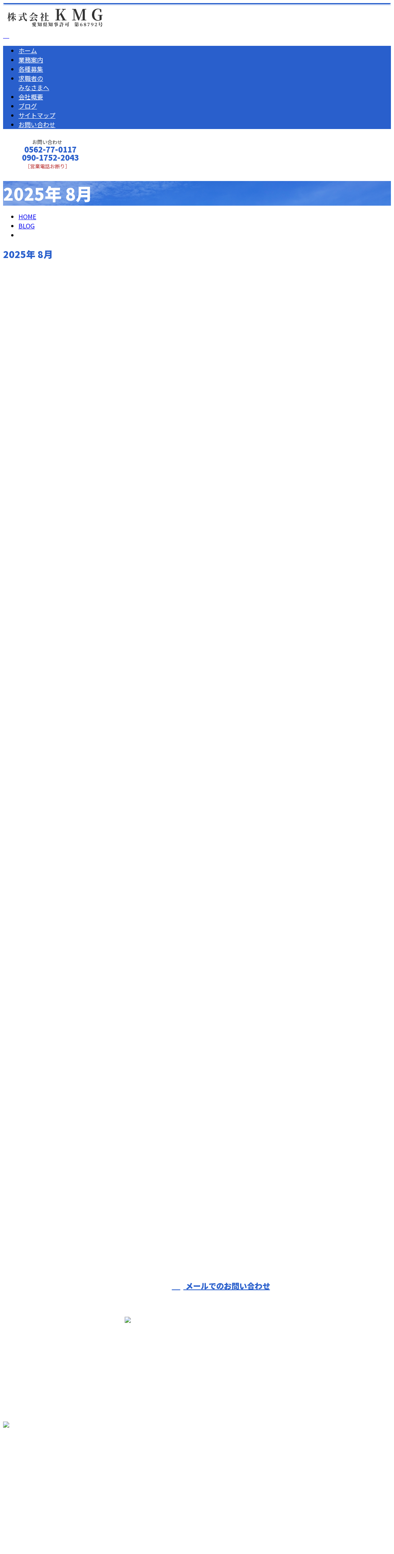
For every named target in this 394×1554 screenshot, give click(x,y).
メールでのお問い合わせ (227, 1285)
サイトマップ (36, 115)
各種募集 (30, 69)
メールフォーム (30, 174)
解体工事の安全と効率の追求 (50, 545)
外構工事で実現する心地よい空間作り (65, 940)
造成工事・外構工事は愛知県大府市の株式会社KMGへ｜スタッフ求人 (99, 1527)
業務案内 (30, 59)
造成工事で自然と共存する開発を (58, 1180)
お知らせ (46, 587)
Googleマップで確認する (41, 1466)
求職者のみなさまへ (33, 83)
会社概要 (30, 96)
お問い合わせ (36, 124)
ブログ (27, 106)
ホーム (27, 50)
